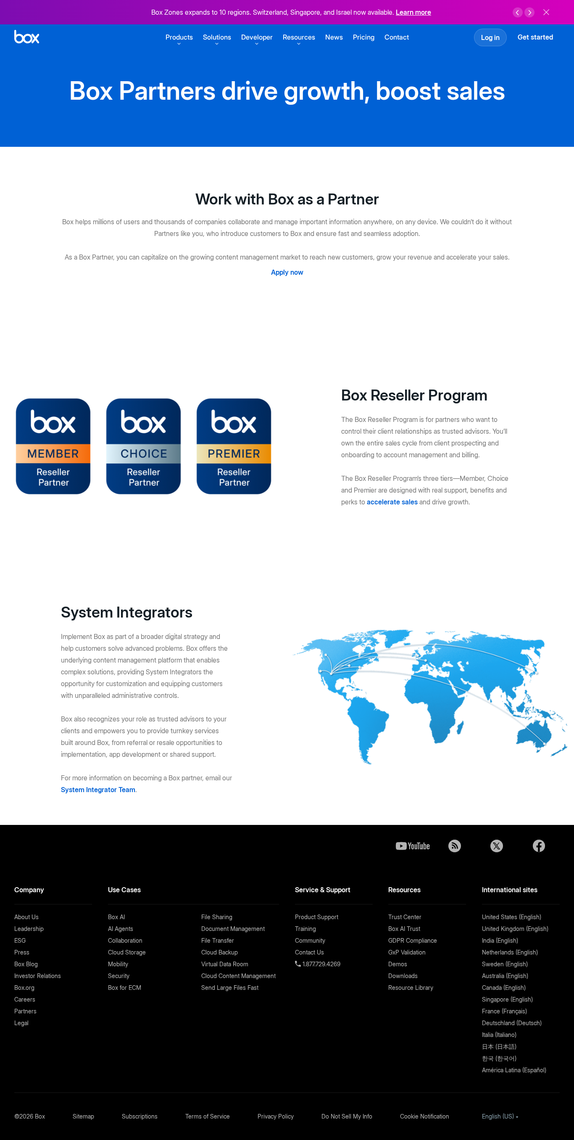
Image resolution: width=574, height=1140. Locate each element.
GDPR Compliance (412, 940)
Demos (397, 964)
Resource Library (410, 987)
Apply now (287, 272)
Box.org (24, 987)
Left (518, 13)
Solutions (217, 37)
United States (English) (511, 916)
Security (118, 975)
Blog (455, 846)
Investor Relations (37, 975)
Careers (24, 999)
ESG (20, 940)
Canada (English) (504, 987)
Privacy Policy (276, 1116)
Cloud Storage (127, 952)
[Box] (26, 37)
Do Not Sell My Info (346, 1116)
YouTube (413, 846)
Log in (490, 37)
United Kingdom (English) (515, 928)
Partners (25, 1011)
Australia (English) (505, 975)
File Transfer (217, 940)
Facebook (539, 846)
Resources (299, 37)
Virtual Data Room (224, 964)
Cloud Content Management (238, 975)
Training (305, 928)
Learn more (413, 12)
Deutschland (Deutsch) (512, 1022)
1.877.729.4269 (320, 964)
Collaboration (125, 940)
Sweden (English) (505, 964)
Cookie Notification (424, 1116)
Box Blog (26, 964)
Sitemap (83, 1116)
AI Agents (120, 928)
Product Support (316, 916)
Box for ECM (124, 987)
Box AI (116, 916)
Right (529, 13)
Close (546, 12)
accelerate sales (392, 502)
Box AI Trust (404, 928)
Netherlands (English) (510, 952)
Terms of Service (207, 1116)
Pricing (363, 37)
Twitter (497, 846)
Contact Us (309, 952)
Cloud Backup (219, 952)
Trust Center (404, 916)
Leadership (29, 928)
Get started (535, 37)
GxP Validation (407, 952)
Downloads (403, 975)
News (334, 37)
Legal (21, 1022)
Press (21, 952)
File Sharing (216, 916)
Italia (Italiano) (499, 1034)
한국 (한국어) (499, 1058)
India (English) (500, 940)
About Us (26, 916)
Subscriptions (140, 1116)
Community (310, 940)
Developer (257, 37)
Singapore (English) (507, 999)
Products (179, 37)
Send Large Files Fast (229, 987)
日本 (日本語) (499, 1046)
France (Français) (504, 1011)
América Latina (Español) (514, 1070)
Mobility (118, 964)
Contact (396, 37)
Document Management (233, 928)
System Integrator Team (98, 789)
